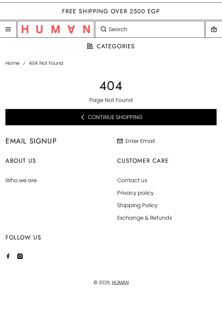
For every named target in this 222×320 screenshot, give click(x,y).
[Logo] (55, 29)
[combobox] (150, 29)
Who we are (21, 180)
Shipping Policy (137, 205)
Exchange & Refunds (144, 217)
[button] (214, 29)
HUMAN (120, 282)
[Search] (100, 29)
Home (12, 63)
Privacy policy (135, 192)
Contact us (132, 180)
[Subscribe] (213, 141)
